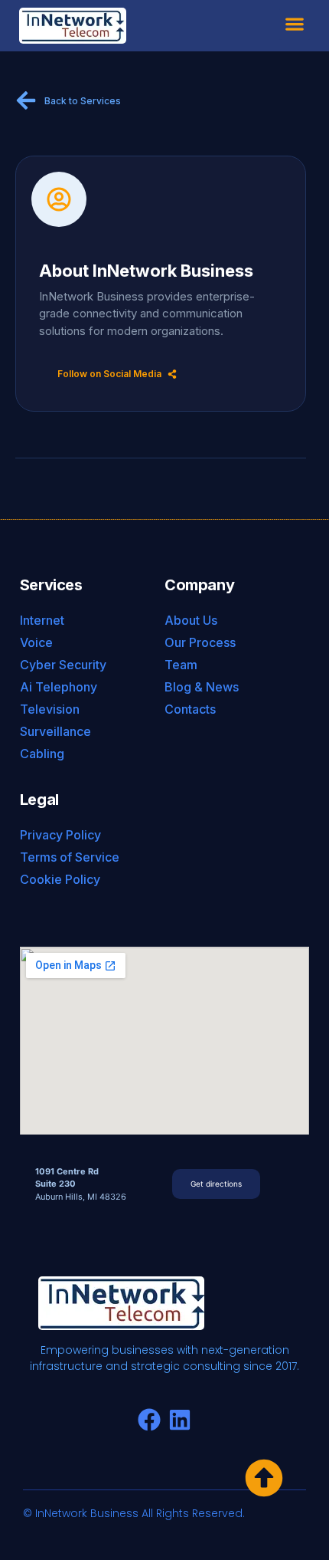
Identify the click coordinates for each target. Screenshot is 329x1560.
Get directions (216, 1183)
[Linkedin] (179, 1419)
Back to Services (82, 101)
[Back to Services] (26, 100)
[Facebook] (149, 1419)
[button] (294, 24)
